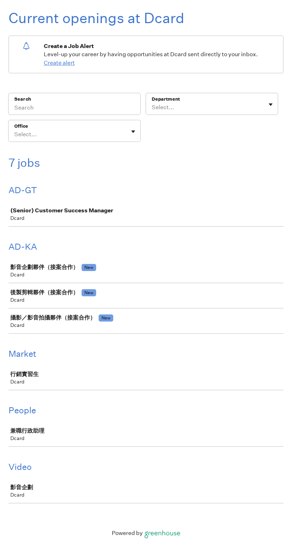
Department (166, 99)
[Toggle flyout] (270, 104)
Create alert (59, 62)
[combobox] (152, 107)
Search (22, 99)
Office (21, 126)
